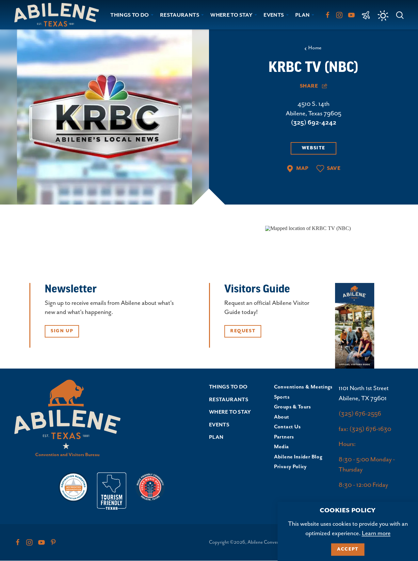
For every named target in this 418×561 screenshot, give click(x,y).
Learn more (376, 533)
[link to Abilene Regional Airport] (366, 14)
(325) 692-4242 (313, 122)
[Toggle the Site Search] (400, 14)
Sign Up (62, 331)
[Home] (59, 14)
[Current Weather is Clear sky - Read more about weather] (383, 15)
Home (315, 48)
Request (242, 331)
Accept (348, 549)
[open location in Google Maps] (308, 228)
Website (313, 148)
